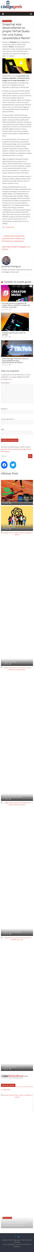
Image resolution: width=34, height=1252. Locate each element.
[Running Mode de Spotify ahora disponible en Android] (17, 481)
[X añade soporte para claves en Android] (15, 314)
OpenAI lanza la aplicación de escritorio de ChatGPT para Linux (17, 1066)
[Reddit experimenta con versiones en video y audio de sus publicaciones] (17, 668)
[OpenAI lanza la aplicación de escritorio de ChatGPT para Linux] (17, 938)
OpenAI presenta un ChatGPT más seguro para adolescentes (17, 526)
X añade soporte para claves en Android (14, 334)
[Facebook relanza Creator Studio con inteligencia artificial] (17, 533)
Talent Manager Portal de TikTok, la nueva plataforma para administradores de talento (15, 361)
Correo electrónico (8, 419)
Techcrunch (10, 227)
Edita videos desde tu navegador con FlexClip (16, 248)
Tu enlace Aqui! (5, 1089)
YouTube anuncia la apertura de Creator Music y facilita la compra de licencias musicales (16, 305)
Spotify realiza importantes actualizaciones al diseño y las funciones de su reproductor (13, 238)
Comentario (5, 383)
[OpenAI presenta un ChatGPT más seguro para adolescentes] (17, 507)
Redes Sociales (7, 21)
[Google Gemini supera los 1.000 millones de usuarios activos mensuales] (17, 803)
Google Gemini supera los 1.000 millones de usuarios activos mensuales (18, 931)
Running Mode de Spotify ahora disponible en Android (17, 500)
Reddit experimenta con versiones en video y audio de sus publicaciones (17, 796)
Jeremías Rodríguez (16, 1225)
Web (2, 429)
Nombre (4, 409)
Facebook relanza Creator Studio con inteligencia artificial (15, 661)
